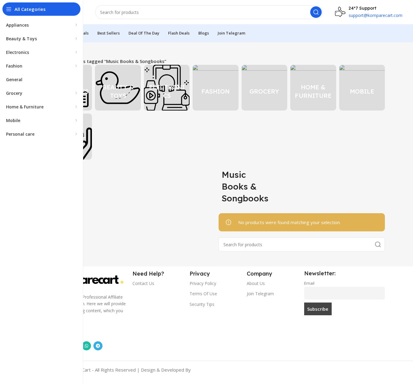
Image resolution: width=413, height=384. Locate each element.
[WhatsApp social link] (86, 345)
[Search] (316, 12)
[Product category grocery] (264, 88)
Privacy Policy (203, 283)
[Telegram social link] (97, 345)
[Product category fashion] (215, 88)
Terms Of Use (203, 293)
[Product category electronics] (167, 88)
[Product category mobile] (362, 88)
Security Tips (202, 304)
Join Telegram (260, 293)
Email (309, 283)
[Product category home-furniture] (313, 88)
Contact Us (143, 283)
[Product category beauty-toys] (118, 88)
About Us (256, 283)
